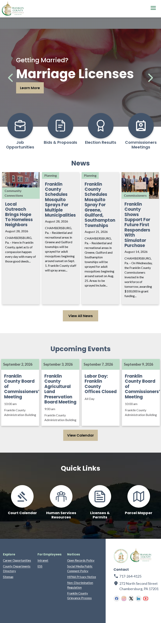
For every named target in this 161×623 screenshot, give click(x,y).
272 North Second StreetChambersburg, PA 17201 (136, 586)
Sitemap (8, 577)
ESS (40, 566)
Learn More (30, 87)
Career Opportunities (17, 560)
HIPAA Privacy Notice (81, 577)
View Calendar (80, 435)
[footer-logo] (120, 556)
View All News (80, 315)
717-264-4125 (130, 576)
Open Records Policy (80, 560)
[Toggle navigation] (153, 8)
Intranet (43, 560)
